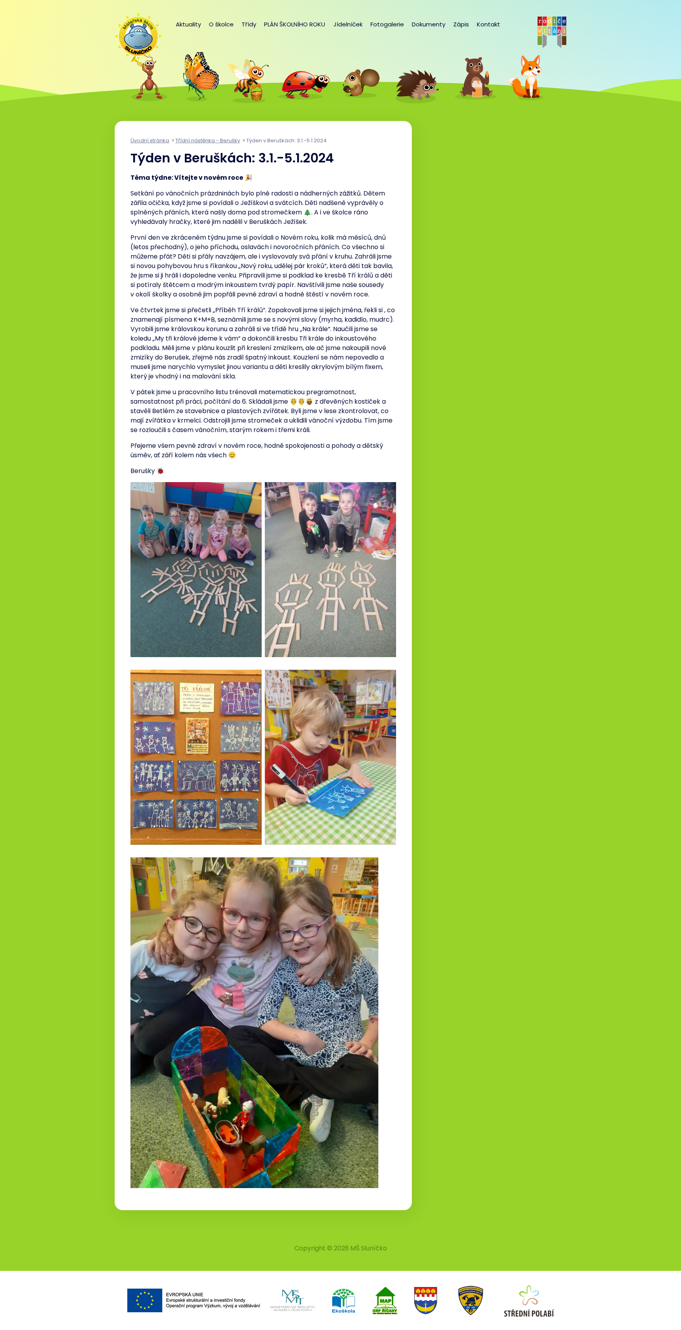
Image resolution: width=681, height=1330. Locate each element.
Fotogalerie (387, 24)
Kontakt (488, 24)
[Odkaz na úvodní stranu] (134, 32)
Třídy (249, 24)
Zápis (461, 24)
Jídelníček (348, 24)
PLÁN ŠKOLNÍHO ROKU (294, 24)
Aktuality (188, 24)
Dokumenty (428, 24)
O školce (221, 24)
